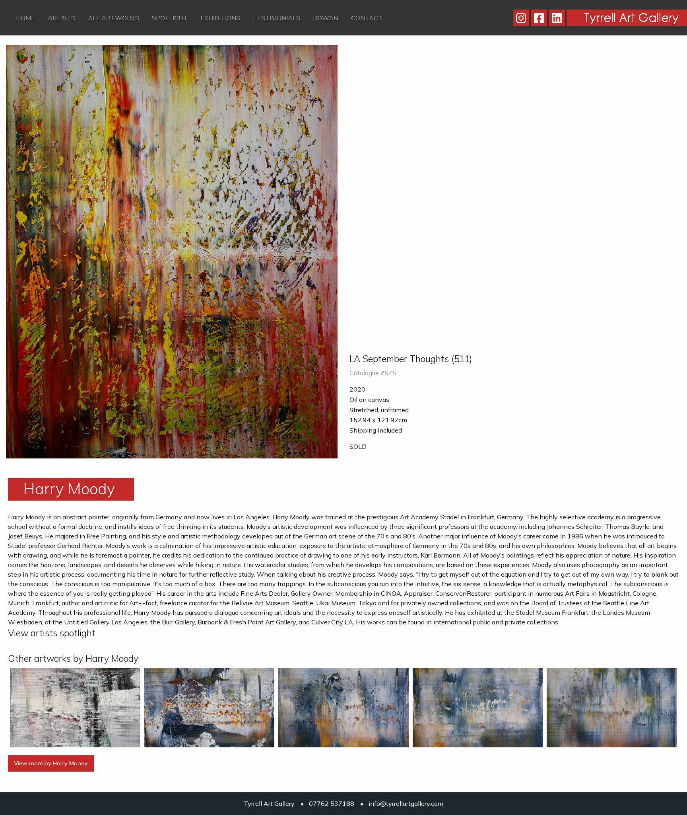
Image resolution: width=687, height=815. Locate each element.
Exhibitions (220, 18)
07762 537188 (331, 803)
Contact (366, 18)
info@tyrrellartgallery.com (406, 803)
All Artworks (113, 18)
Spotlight (170, 18)
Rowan (325, 18)
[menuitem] (25, 17)
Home (25, 18)
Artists (61, 18)
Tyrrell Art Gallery (269, 803)
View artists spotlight (51, 633)
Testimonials (276, 18)
